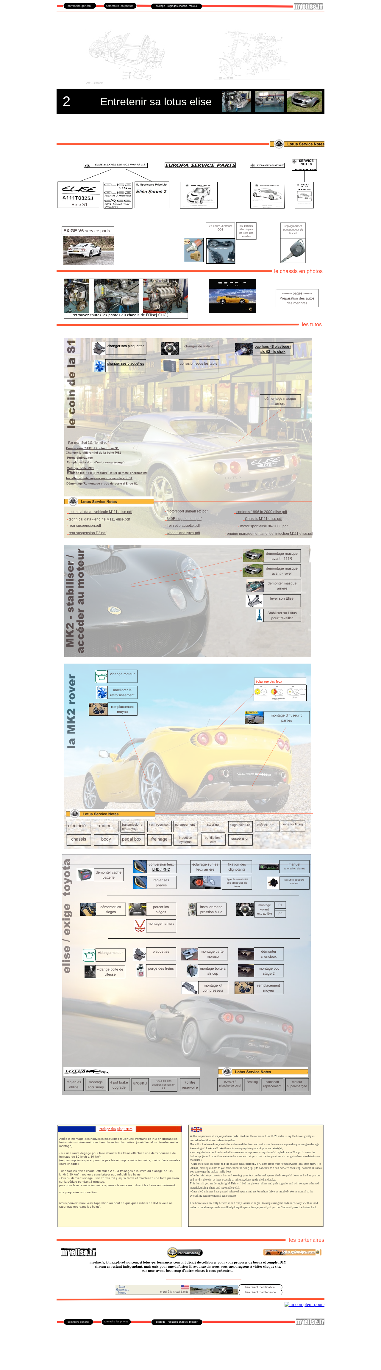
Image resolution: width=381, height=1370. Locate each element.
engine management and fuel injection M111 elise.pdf (270, 534)
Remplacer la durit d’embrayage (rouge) (95, 462)
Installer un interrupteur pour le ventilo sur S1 (99, 478)
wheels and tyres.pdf (183, 533)
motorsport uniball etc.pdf (187, 511)
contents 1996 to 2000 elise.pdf (261, 512)
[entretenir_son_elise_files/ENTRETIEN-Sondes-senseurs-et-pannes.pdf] (194, 260)
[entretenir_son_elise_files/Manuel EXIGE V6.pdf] (88, 263)
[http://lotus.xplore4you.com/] (292, 1253)
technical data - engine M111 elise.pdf (99, 519)
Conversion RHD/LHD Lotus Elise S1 (92, 448)
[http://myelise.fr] (308, 7)
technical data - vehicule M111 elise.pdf (100, 512)
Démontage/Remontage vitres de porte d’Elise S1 (102, 483)
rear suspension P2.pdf (87, 533)
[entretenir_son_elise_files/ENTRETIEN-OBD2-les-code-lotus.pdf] (220, 261)
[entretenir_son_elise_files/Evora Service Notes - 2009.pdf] (304, 206)
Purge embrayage (80, 457)
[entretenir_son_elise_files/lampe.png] (280, 699)
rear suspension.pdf (85, 525)
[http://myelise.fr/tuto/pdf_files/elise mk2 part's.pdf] (152, 206)
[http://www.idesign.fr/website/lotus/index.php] (185, 1256)
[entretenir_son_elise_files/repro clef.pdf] (292, 261)
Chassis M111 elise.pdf (263, 519)
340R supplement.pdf (184, 519)
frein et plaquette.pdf (183, 525)
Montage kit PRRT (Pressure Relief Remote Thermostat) (107, 472)
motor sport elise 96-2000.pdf (264, 526)
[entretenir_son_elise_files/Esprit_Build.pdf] (232, 311)
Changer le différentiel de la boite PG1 (93, 452)
